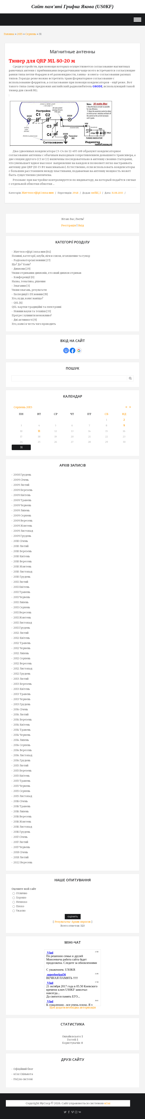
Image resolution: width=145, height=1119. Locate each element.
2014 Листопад (22, 755)
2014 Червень (21, 735)
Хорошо (21, 897)
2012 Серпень (21, 658)
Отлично (21, 893)
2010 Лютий (21, 546)
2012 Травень (22, 643)
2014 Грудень (21, 760)
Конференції (22, 277)
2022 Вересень (22, 862)
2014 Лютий (21, 714)
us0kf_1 (96, 192)
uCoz (107, 1103)
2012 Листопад (22, 668)
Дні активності (23, 319)
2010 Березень (22, 551)
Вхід (81, 225)
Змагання (20, 285)
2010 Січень (20, 541)
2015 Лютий (20, 765)
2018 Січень (20, 852)
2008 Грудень (22, 474)
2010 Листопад (22, 571)
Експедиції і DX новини (28, 294)
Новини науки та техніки (30, 311)
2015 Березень (22, 770)
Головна (9, 34)
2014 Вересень (22, 750)
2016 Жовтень (22, 821)
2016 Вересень (22, 816)
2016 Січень (20, 801)
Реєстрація (68, 225)
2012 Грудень (21, 673)
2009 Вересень (22, 520)
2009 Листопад (23, 530)
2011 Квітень (21, 587)
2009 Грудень (22, 536)
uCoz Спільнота (23, 1074)
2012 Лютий (21, 633)
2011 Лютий (20, 581)
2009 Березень (22, 490)
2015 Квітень (21, 775)
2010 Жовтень (22, 566)
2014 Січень (20, 709)
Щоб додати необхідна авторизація (72, 1007)
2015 (19, 34)
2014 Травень (22, 729)
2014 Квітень (21, 724)
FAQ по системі (23, 1079)
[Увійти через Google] (79, 350)
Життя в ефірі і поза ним (38, 192)
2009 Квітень (22, 495)
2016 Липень (21, 811)
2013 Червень (21, 699)
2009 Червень (22, 505)
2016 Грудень (21, 831)
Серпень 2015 (23, 407)
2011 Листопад (22, 622)
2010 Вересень (22, 561)
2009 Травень (22, 500)
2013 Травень (22, 694)
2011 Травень (21, 592)
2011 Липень (21, 602)
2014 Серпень (21, 745)
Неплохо (21, 902)
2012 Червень (21, 648)
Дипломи (19, 268)
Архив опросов (81, 921)
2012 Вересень (22, 663)
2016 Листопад (22, 826)
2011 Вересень (22, 612)
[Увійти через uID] (66, 350)
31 (21, 447)
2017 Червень (21, 847)
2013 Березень (22, 684)
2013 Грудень (21, 704)
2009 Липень (21, 510)
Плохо (20, 906)
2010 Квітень (21, 556)
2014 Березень (22, 719)
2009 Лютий (21, 485)
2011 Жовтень (22, 617)
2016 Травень (21, 806)
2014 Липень (21, 740)
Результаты (62, 921)
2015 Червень (21, 786)
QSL (16, 302)
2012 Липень (21, 653)
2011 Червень (21, 597)
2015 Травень (21, 780)
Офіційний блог (23, 1069)
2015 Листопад (22, 796)
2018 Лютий (21, 857)
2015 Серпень (21, 791)
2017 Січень (20, 837)
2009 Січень (21, 479)
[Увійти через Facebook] (72, 350)
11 (39, 431)
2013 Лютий (21, 678)
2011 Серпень (21, 607)
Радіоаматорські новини (29, 260)
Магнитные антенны (72, 51)
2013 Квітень (21, 689)
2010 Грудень (21, 576)
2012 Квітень (21, 638)
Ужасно (20, 910)
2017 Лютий (20, 842)
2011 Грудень (21, 627)
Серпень (30, 34)
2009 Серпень (22, 515)
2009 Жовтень (22, 525)
